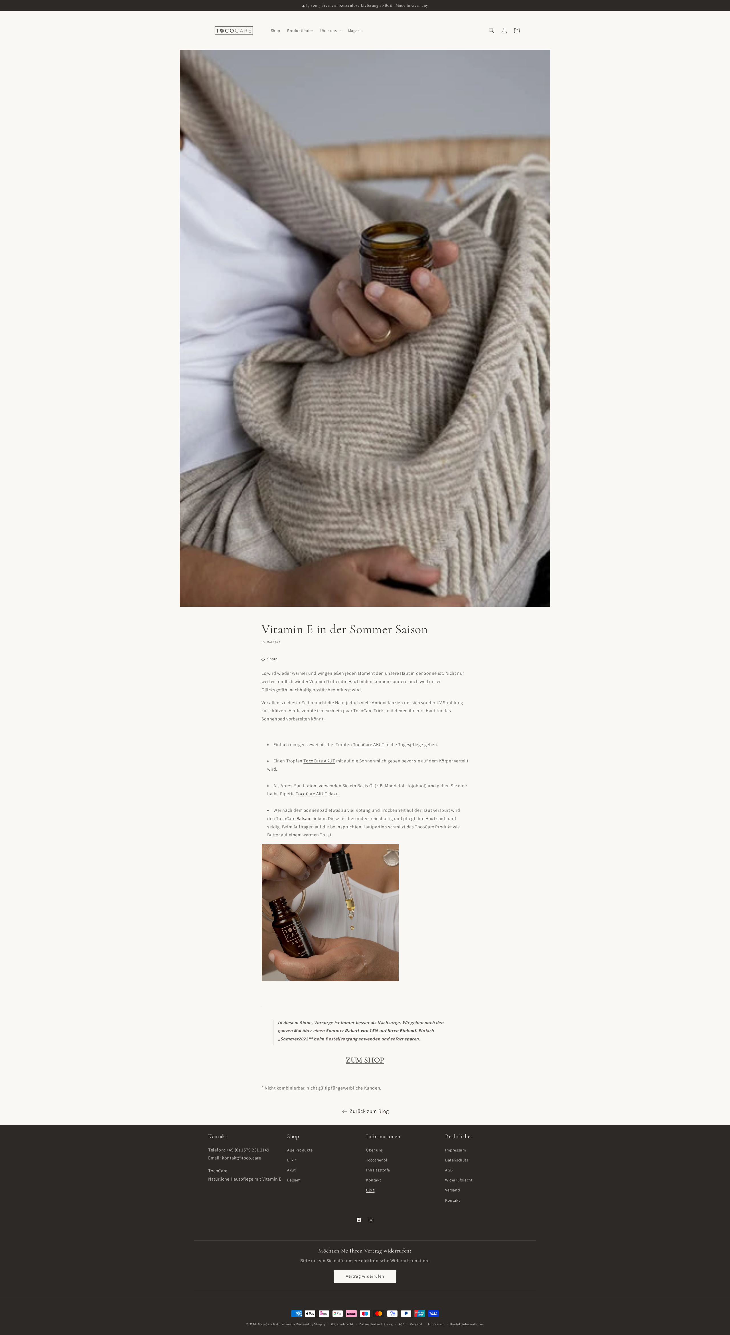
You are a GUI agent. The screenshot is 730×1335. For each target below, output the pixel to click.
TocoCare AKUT (369, 745)
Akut (291, 1170)
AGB (449, 1170)
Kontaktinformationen (467, 1324)
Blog (370, 1190)
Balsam (294, 1180)
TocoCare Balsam (293, 818)
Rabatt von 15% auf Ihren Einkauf (380, 1031)
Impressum (455, 1150)
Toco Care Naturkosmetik (276, 1324)
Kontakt (373, 1180)
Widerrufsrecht (459, 1180)
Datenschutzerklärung (376, 1324)
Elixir (291, 1160)
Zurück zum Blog (369, 1111)
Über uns (374, 1150)
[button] (331, 31)
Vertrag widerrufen (365, 1276)
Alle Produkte (300, 1150)
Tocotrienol (377, 1160)
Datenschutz (457, 1160)
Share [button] (272, 658)
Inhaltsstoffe (378, 1170)
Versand (452, 1190)
